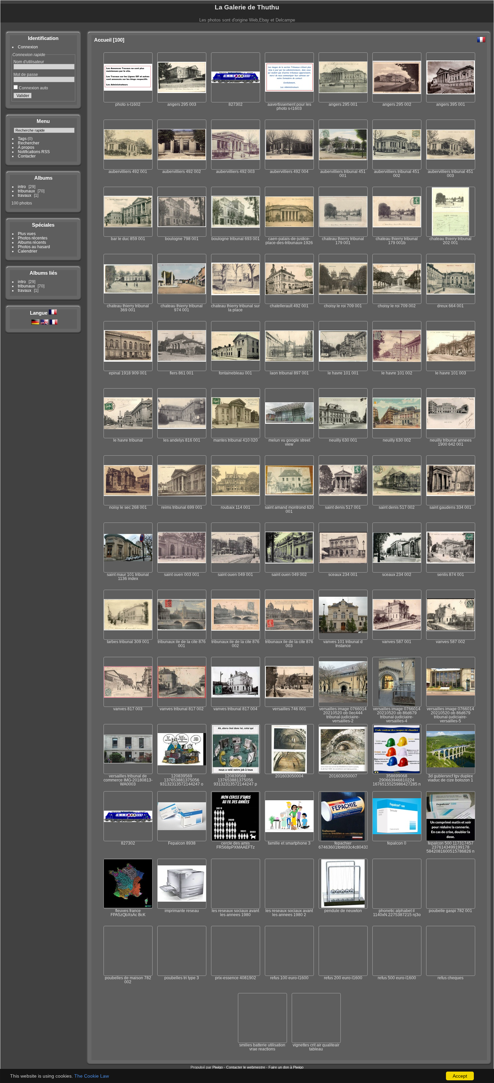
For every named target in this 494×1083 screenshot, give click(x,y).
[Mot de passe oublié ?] (69, 97)
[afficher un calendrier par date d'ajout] (462, 39)
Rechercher (28, 143)
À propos (26, 147)
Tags (22, 138)
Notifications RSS (34, 151)
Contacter (27, 156)
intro (22, 186)
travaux (24, 195)
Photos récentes (32, 238)
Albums (43, 178)
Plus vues (27, 233)
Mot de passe (25, 74)
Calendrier (27, 251)
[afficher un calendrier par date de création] (472, 39)
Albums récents (32, 242)
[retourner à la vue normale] (454, 39)
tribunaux (26, 191)
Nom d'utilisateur (28, 61)
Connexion (28, 47)
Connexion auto (33, 88)
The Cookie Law (91, 1076)
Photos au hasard (34, 246)
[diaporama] (445, 39)
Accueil (103, 40)
